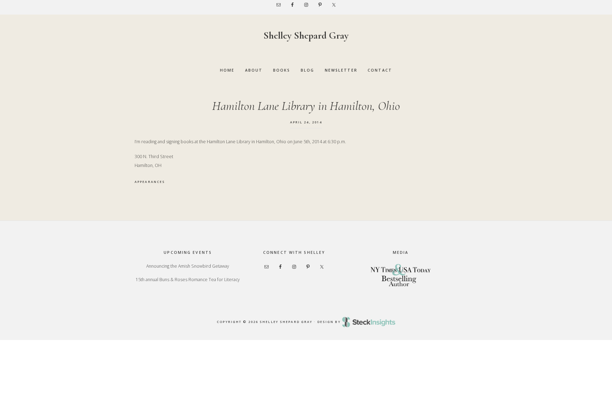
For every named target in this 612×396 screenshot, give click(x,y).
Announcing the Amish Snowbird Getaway (187, 266)
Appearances (150, 182)
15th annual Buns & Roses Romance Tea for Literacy (188, 280)
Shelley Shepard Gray (306, 35)
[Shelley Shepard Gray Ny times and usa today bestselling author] (400, 275)
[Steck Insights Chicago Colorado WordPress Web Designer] (368, 322)
